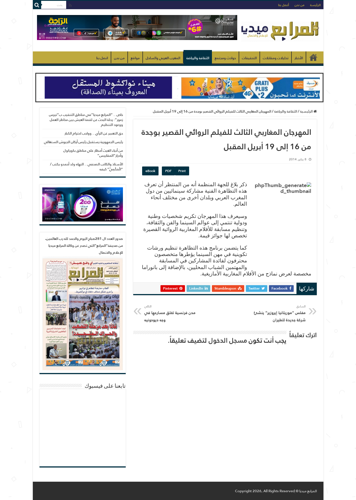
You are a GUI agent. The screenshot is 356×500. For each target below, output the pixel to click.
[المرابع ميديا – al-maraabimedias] (280, 30)
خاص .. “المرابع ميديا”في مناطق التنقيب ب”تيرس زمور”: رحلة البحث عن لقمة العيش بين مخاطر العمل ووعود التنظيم (86, 119)
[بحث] (37, 5)
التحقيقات (249, 57)
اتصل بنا (102, 57)
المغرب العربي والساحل (163, 57)
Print (182, 171)
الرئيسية (313, 57)
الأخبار (299, 57)
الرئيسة (315, 5)
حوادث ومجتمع (225, 57)
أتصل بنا (283, 5)
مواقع (135, 57)
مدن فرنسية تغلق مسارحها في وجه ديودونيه (170, 314)
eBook (150, 171)
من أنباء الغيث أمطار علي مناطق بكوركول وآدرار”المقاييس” (93, 153)
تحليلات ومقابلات (275, 57)
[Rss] (70, 5)
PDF (168, 171)
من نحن (300, 5)
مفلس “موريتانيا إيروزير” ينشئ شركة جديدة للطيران (280, 314)
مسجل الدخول (228, 340)
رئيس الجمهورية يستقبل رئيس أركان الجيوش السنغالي (83, 141)
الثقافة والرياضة (197, 57)
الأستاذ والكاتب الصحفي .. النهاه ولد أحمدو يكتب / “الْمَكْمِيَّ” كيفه (86, 167)
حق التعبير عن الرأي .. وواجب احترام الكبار (94, 133)
